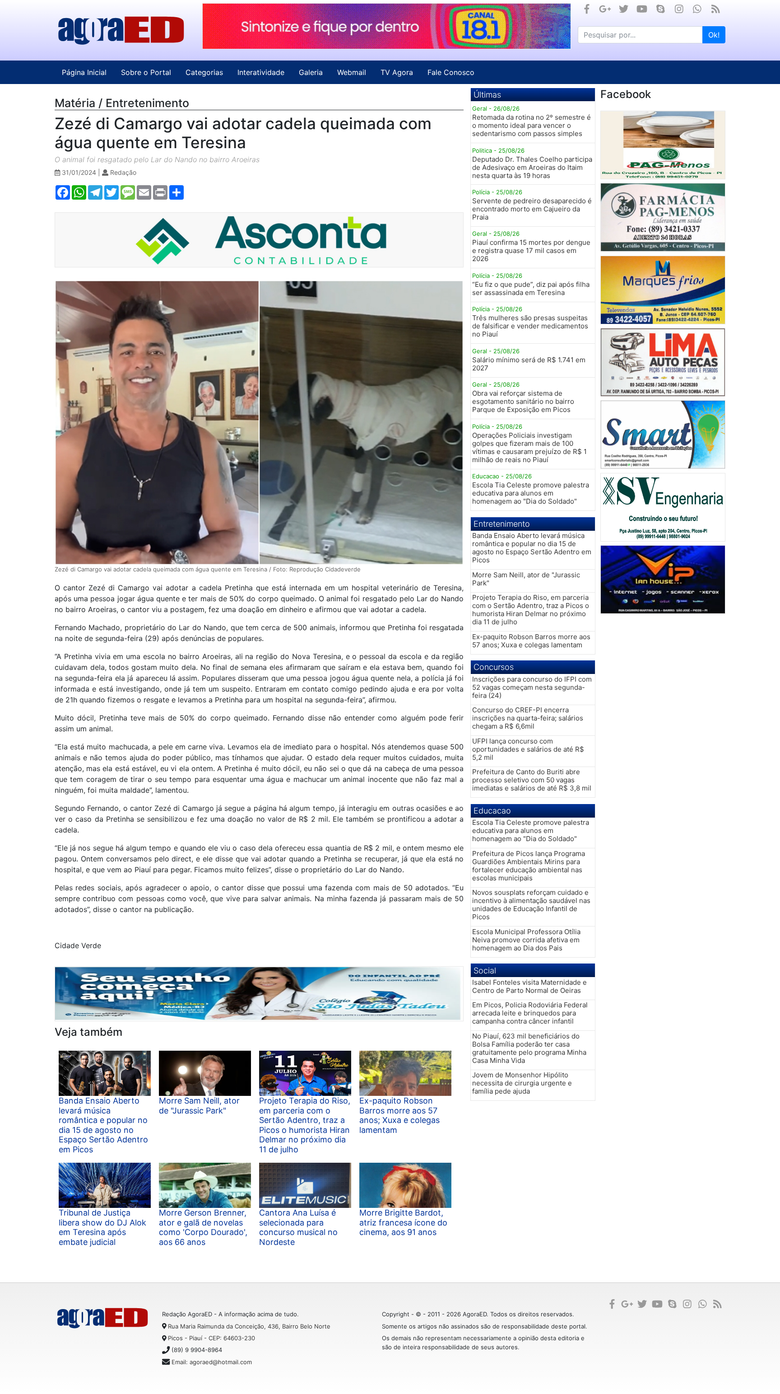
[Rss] (715, 8)
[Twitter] (623, 8)
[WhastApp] (697, 8)
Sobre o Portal (146, 72)
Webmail (351, 72)
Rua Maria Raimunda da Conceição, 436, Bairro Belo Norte (249, 1326)
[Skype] (660, 8)
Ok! (714, 34)
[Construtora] (663, 507)
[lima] (663, 362)
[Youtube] (641, 8)
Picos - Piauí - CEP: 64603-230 (211, 1338)
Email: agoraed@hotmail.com (212, 1362)
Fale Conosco (450, 72)
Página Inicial (84, 72)
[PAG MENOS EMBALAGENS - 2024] (663, 145)
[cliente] (663, 579)
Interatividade (260, 72)
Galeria (311, 72)
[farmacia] (663, 217)
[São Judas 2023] (259, 994)
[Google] (605, 8)
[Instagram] (679, 8)
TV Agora (397, 72)
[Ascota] (259, 240)
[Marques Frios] (663, 290)
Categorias (204, 72)
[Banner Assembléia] (387, 26)
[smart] (663, 434)
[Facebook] (587, 8)
